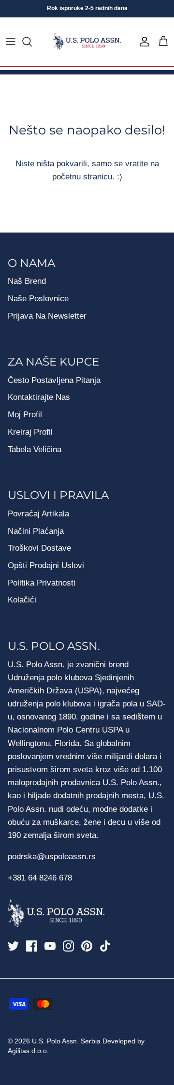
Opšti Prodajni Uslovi (46, 565)
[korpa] (163, 41)
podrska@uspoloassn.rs (52, 856)
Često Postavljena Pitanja (54, 380)
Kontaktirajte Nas (39, 397)
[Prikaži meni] (10, 41)
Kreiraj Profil (30, 432)
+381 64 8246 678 (40, 877)
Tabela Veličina (34, 449)
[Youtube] (50, 946)
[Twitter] (13, 946)
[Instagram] (68, 946)
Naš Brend (27, 281)
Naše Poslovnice (38, 298)
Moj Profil (25, 414)
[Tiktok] (105, 946)
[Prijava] (142, 41)
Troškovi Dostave (39, 548)
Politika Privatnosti (41, 582)
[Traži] (32, 41)
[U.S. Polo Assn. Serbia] (87, 42)
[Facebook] (31, 946)
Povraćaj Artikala (38, 513)
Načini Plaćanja (36, 531)
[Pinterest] (86, 946)
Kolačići (22, 599)
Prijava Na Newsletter (47, 316)
